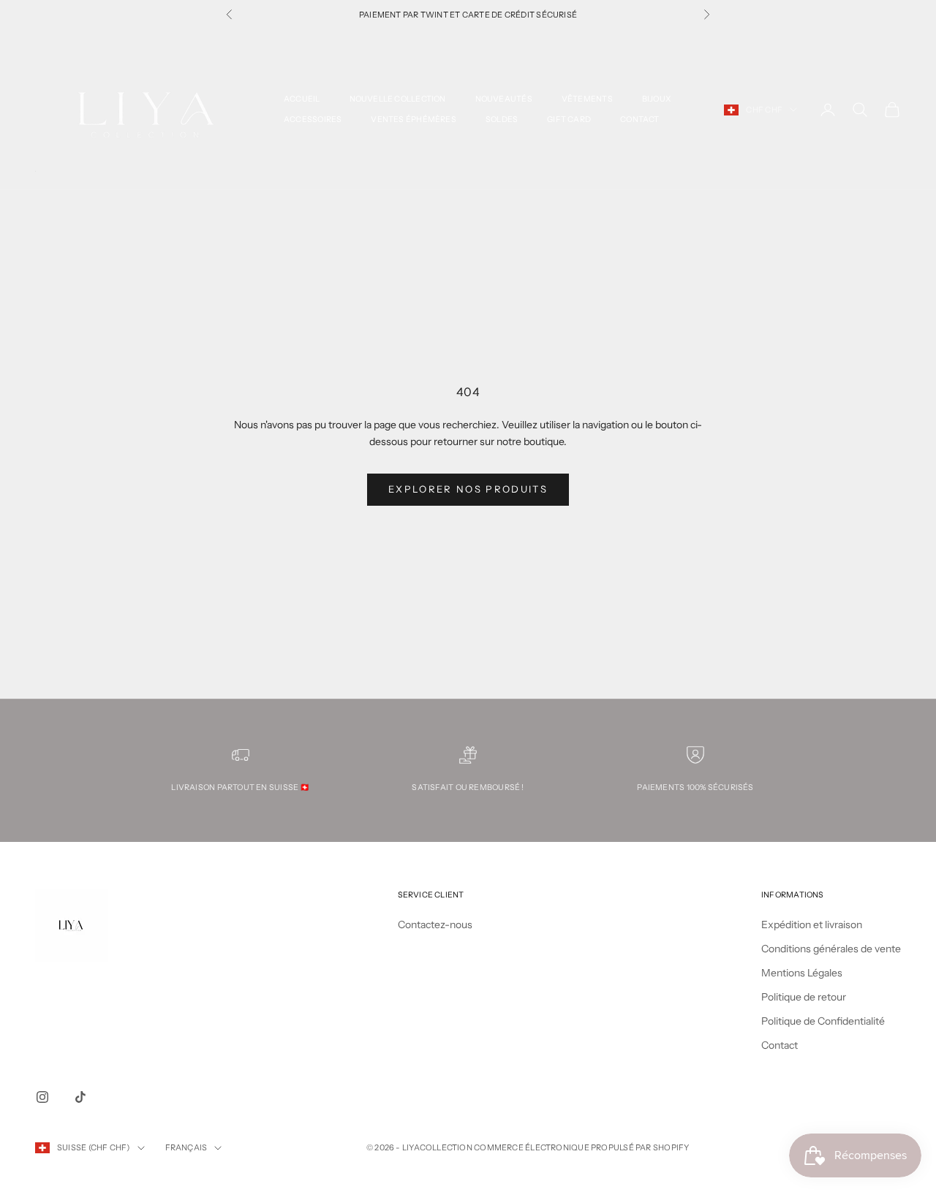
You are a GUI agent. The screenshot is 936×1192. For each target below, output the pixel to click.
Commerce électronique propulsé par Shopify (581, 1147)
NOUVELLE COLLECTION (398, 99)
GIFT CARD (569, 119)
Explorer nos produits (468, 489)
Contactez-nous (435, 924)
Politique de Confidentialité (823, 1021)
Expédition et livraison (811, 924)
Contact (779, 1045)
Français (186, 1147)
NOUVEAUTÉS (503, 99)
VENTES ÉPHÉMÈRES (413, 119)
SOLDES (502, 119)
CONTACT (640, 119)
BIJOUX (656, 99)
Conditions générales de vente (831, 948)
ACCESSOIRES (312, 119)
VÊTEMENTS (587, 99)
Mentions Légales (801, 972)
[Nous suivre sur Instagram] (42, 1097)
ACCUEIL (302, 99)
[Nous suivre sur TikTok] (80, 1097)
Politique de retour (803, 996)
